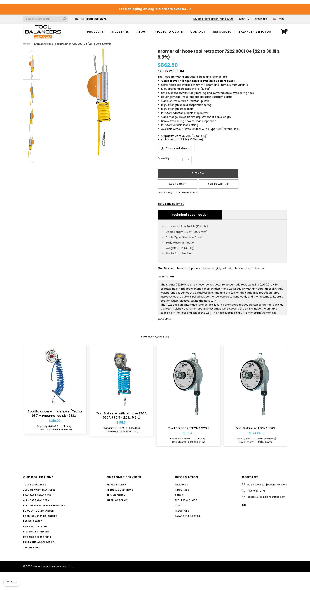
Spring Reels (31, 547)
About (142, 32)
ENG (281, 19)
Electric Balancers (36, 531)
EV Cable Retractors (37, 537)
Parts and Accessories (38, 542)
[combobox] (45, 19)
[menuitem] (95, 32)
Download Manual (178, 148)
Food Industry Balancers (40, 516)
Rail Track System (35, 526)
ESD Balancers (32, 521)
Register (261, 19)
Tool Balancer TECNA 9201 (255, 428)
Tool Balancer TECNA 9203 (188, 428)
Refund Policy (116, 495)
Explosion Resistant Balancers (44, 505)
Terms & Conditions (120, 489)
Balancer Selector (255, 32)
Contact (198, 32)
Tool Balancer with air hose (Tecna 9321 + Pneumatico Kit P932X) (55, 413)
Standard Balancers (37, 495)
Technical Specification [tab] (189, 215)
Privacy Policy (117, 484)
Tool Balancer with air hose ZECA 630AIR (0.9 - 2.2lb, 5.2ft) (121, 415)
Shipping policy (117, 500)
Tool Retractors (34, 484)
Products (95, 32)
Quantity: (164, 158)
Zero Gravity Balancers (39, 489)
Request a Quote (169, 32)
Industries (120, 32)
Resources (222, 32)
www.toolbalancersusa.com (53, 566)
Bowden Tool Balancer (38, 510)
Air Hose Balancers (36, 500)
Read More (164, 319)
